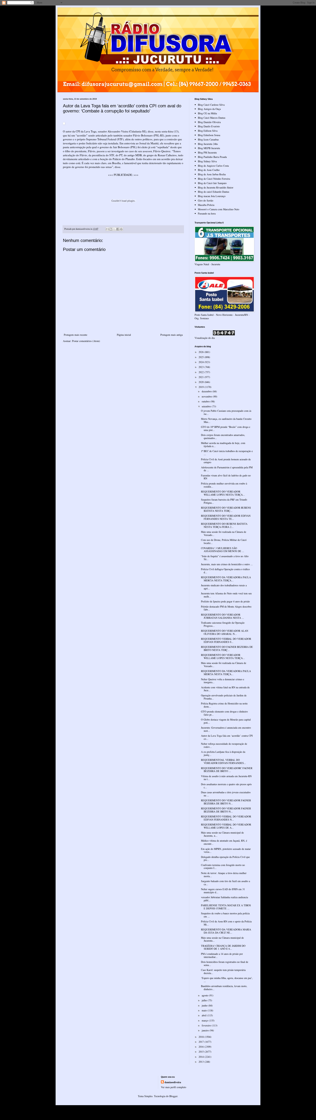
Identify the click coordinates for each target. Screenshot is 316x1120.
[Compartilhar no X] (114, 229)
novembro (207, 396)
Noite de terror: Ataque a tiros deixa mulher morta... (224, 874)
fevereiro (207, 1025)
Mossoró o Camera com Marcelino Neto (218, 209)
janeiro (206, 1030)
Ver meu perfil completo (173, 1087)
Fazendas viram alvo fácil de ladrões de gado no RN (226, 477)
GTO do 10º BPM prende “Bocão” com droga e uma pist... (225, 428)
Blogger (173, 1096)
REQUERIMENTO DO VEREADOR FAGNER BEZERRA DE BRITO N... (226, 802)
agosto (205, 995)
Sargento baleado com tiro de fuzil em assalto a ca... (225, 882)
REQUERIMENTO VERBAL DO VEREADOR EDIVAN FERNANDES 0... (226, 640)
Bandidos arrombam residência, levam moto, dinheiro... (224, 987)
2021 (201, 377)
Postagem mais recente (75, 334)
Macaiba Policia (206, 205)
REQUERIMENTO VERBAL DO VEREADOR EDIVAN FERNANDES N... (226, 818)
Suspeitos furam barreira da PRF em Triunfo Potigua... (224, 501)
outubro (206, 401)
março (205, 1020)
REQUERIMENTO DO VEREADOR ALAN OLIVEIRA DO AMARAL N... (224, 632)
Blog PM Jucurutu (207, 152)
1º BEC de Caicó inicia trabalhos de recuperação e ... (227, 452)
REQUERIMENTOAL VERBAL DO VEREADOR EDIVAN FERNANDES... (223, 761)
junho (205, 1005)
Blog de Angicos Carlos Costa (213, 165)
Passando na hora (207, 213)
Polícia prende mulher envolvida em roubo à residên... (224, 485)
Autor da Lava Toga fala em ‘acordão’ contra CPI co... (227, 737)
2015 (201, 1051)
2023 (201, 367)
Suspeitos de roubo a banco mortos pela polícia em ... (225, 915)
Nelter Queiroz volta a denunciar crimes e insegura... (222, 680)
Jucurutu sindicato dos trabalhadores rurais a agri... (224, 587)
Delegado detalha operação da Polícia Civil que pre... (225, 858)
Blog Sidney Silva (207, 161)
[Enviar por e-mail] (107, 229)
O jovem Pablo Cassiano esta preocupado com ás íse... (226, 412)
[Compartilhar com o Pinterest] (121, 229)
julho (205, 1000)
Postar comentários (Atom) (86, 341)
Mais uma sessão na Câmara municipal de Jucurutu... (222, 939)
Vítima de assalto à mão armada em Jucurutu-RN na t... (226, 777)
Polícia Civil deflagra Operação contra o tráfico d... (225, 570)
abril (204, 1015)
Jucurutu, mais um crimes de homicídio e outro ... (227, 564)
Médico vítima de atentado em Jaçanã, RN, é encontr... (224, 842)
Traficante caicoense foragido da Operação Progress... (222, 624)
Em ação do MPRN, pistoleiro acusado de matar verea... (226, 850)
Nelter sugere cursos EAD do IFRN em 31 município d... (223, 890)
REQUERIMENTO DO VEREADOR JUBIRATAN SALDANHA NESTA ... (222, 616)
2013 (201, 1061)
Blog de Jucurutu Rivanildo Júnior (215, 187)
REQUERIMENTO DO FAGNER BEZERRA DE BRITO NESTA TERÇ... (227, 648)
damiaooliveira (173, 1082)
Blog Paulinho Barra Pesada (212, 157)
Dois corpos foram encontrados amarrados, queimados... (223, 436)
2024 (201, 362)
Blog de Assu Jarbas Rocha (212, 174)
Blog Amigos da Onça (209, 109)
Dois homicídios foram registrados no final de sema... (224, 963)
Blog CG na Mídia (207, 113)
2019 (201, 387)
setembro (207, 406)
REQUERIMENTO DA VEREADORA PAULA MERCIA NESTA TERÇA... (226, 578)
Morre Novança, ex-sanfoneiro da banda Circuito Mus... (226, 420)
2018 (201, 1036)
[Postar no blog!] (111, 229)
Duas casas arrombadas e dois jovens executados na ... (226, 794)
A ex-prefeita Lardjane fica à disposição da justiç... (223, 753)
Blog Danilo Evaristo (209, 126)
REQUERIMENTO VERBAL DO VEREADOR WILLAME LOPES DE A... (226, 826)
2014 (201, 1056)
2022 (201, 372)
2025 (201, 357)
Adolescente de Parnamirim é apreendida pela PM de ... (227, 469)
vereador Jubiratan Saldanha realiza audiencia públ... (224, 898)
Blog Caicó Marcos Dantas (211, 117)
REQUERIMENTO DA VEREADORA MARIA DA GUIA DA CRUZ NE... (226, 931)
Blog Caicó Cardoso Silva (211, 104)
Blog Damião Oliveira (209, 122)
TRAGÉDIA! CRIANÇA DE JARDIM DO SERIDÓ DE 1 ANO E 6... (223, 947)
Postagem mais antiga (171, 334)
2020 (201, 382)
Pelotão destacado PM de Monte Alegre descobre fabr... (226, 608)
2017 (201, 1041)
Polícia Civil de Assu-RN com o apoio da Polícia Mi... (226, 923)
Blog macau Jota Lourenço (211, 196)
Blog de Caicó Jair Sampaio (212, 183)
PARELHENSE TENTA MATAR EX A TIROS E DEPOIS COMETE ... (226, 907)
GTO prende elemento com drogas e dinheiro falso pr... (224, 713)
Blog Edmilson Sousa (209, 135)
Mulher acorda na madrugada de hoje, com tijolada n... (223, 444)
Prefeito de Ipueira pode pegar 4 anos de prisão (225, 601)
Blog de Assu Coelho (209, 170)
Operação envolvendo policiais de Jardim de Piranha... (224, 697)
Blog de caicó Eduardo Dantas (213, 191)
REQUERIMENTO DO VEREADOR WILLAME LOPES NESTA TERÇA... (223, 493)
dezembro (207, 391)
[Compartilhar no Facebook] (118, 229)
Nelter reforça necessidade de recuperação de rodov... (224, 745)
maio (205, 1010)
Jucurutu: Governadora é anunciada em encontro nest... (226, 729)
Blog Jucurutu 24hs (208, 144)
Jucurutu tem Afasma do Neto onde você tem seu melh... (226, 595)
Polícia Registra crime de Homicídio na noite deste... (224, 705)
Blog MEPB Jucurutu (209, 148)
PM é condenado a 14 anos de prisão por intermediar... (222, 955)
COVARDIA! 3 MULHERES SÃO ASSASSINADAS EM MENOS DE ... (222, 549)
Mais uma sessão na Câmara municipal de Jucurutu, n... (222, 834)
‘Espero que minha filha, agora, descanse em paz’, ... (227, 979)
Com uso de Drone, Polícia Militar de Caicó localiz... (224, 541)
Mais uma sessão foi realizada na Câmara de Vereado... (223, 533)
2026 (201, 352)
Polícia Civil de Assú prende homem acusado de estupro (226, 461)
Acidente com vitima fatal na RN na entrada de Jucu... (225, 689)
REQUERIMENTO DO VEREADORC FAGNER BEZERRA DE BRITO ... (226, 769)
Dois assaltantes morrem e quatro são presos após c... (226, 785)
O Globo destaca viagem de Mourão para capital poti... (226, 721)
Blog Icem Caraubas (208, 139)
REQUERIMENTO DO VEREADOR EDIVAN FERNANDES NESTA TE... (226, 517)
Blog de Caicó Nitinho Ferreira (214, 178)
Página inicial (124, 334)
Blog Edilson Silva (207, 130)
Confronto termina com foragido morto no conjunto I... (223, 866)
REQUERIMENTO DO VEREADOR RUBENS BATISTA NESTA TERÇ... (226, 509)
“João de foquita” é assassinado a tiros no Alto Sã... (225, 557)
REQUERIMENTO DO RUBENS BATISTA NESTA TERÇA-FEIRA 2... (224, 525)
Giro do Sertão (205, 200)
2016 (201, 1046)
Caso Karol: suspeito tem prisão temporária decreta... (223, 971)
